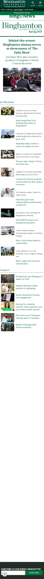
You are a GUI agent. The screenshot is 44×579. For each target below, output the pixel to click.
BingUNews (22, 16)
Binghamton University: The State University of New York (14, 4)
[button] (4, 574)
